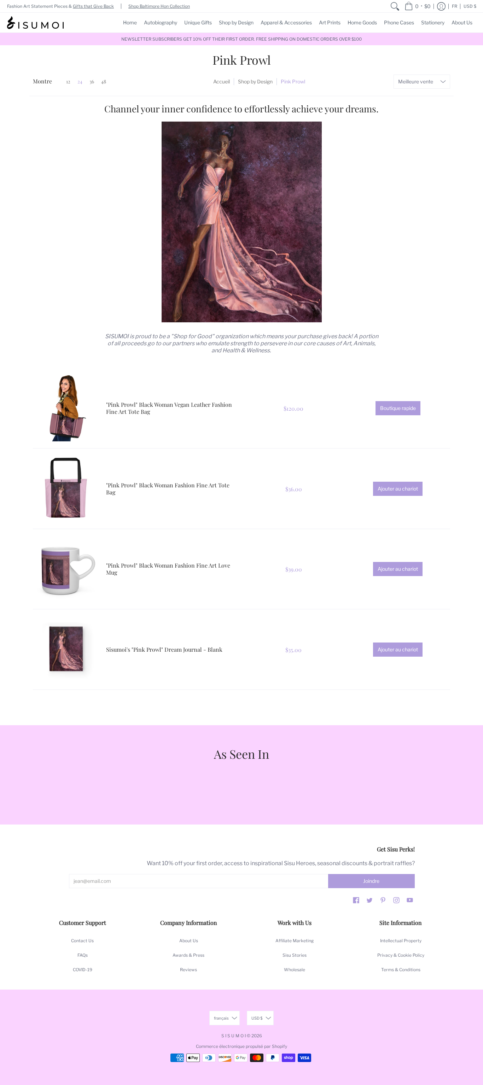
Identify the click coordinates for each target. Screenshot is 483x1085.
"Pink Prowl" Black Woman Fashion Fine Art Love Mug (168, 569)
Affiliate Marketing (294, 940)
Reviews (188, 969)
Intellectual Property (400, 940)
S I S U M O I (233, 1035)
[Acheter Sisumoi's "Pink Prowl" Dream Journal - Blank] (66, 649)
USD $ (470, 6)
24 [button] (79, 81)
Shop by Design (255, 81)
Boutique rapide (398, 408)
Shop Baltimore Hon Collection (159, 6)
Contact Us (82, 940)
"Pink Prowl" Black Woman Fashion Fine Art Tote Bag (167, 488)
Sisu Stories (295, 955)
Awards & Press (188, 955)
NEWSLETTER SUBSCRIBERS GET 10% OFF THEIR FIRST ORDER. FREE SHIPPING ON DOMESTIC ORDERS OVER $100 (241, 39)
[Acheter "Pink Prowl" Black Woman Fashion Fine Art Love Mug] (66, 569)
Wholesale (294, 969)
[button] (417, 6)
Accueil (221, 81)
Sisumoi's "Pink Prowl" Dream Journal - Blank (164, 649)
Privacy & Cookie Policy (400, 955)
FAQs (82, 955)
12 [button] (68, 81)
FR (454, 6)
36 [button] (91, 81)
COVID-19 (82, 969)
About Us (188, 940)
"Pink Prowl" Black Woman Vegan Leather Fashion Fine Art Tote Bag (169, 408)
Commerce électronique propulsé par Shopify (241, 1046)
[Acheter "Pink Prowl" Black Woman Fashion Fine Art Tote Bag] (66, 489)
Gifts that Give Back (93, 6)
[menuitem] (395, 6)
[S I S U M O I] (35, 23)
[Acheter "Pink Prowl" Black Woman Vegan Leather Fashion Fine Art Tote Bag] (66, 408)
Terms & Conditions (400, 969)
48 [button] (103, 81)
